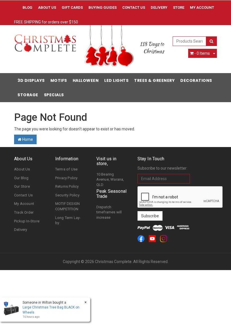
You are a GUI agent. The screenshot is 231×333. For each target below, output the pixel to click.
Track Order (24, 212)
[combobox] (189, 41)
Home (27, 139)
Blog (27, 7)
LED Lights (116, 80)
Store (178, 7)
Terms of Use (66, 169)
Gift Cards (72, 7)
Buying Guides (102, 7)
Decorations (196, 80)
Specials (54, 95)
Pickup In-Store (26, 221)
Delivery (159, 7)
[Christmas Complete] (45, 41)
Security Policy (67, 195)
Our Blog (21, 178)
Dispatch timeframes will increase (109, 212)
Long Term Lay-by (68, 220)
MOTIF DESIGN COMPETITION (67, 206)
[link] (141, 238)
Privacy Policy (66, 178)
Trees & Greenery (154, 80)
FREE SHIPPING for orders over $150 (46, 22)
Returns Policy (67, 186)
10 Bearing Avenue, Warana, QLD (110, 179)
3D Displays (31, 80)
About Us (47, 7)
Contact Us (133, 7)
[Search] (211, 41)
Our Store (22, 186)
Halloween (86, 80)
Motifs (58, 80)
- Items (202, 53)
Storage (27, 95)
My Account (24, 203)
